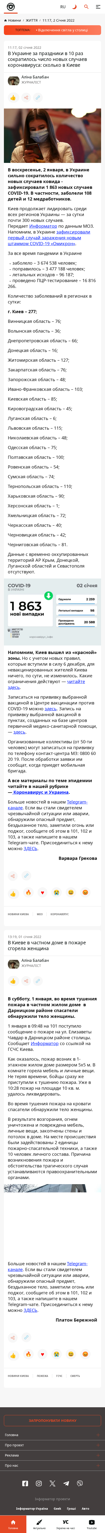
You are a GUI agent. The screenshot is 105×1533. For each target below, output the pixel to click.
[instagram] (39, 1483)
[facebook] (25, 1483)
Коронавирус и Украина (40, 792)
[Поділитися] (26, 97)
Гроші (71, 1509)
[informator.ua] (11, 7)
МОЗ (39, 914)
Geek (57, 1509)
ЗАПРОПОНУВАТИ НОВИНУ (52, 1420)
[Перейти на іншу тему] (75, 7)
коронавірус (60, 914)
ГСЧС (59, 1376)
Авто (85, 1509)
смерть (75, 1376)
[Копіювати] (38, 97)
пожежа (42, 1376)
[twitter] (52, 1483)
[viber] (80, 1483)
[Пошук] (86, 7)
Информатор (43, 226)
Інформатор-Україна (32, 1509)
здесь (51, 709)
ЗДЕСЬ (30, 848)
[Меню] (98, 7)
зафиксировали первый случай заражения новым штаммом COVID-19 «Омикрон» (49, 237)
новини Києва (18, 914)
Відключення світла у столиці (63, 30)
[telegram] (66, 1483)
